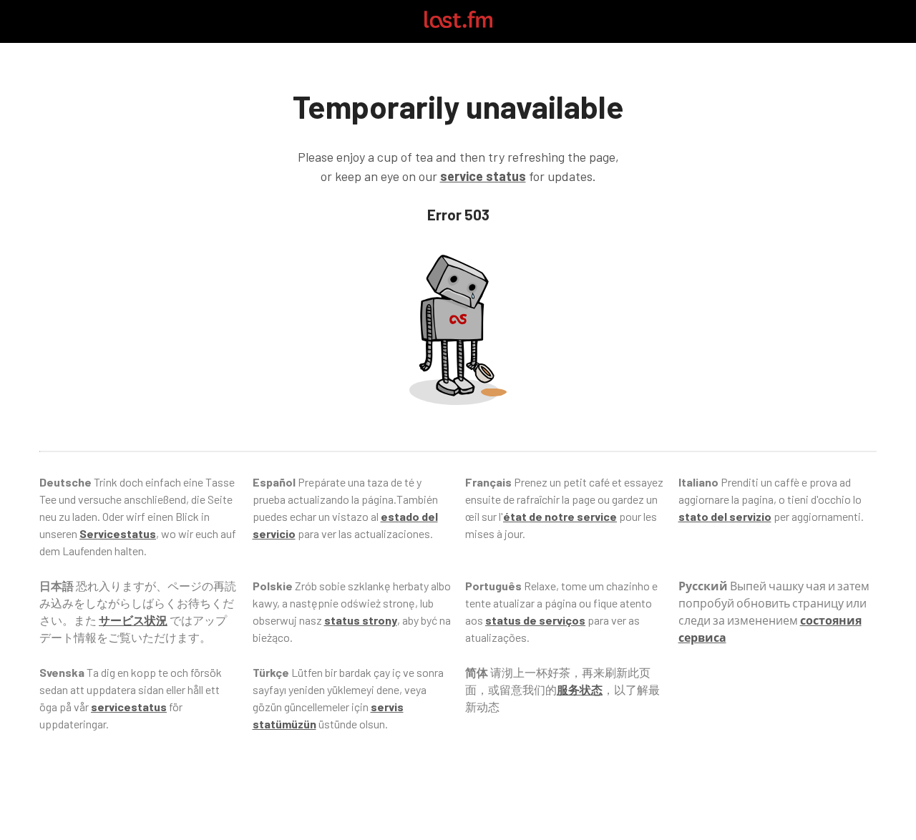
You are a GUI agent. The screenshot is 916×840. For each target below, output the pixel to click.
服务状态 (580, 689)
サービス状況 (133, 620)
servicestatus (129, 706)
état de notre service (560, 516)
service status (483, 176)
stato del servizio (724, 516)
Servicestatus (117, 533)
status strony (360, 620)
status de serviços (535, 620)
